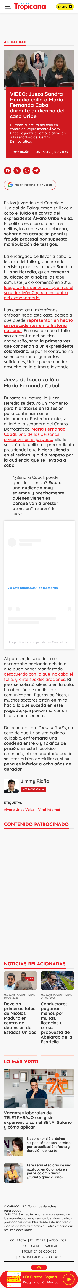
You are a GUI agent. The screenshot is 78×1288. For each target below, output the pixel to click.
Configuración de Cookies (40, 1257)
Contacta (18, 1240)
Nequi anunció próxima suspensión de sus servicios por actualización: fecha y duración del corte (49, 1144)
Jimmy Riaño (19, 152)
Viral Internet (49, 809)
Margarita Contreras (19, 994)
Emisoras (37, 1240)
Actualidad (15, 42)
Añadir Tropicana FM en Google (33, 184)
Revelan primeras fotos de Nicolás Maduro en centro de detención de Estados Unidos (20, 1018)
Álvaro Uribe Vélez (19, 809)
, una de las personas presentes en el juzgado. (35, 434)
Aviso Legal (58, 1240)
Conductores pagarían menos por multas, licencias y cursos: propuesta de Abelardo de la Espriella (56, 1022)
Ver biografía (32, 789)
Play (69, 1279)
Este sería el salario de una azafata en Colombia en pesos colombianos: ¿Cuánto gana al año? (49, 1171)
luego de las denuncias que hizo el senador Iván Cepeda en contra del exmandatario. (38, 292)
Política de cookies (40, 1251)
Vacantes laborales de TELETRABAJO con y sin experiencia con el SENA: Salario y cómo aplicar (38, 1120)
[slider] (39, 1271)
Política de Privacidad (40, 1246)
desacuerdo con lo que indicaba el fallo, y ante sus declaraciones (38, 676)
